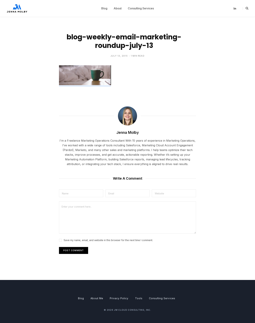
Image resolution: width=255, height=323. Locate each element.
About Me (97, 298)
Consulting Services (162, 298)
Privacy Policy (119, 298)
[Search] (245, 8)
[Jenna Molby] (17, 8)
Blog (81, 298)
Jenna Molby (127, 132)
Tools (138, 298)
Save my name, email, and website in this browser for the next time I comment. (108, 240)
